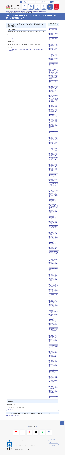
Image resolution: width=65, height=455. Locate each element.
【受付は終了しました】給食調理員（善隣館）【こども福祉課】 (53, 233)
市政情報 (11, 11)
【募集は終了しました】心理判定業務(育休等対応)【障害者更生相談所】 (53, 336)
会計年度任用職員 (29, 11)
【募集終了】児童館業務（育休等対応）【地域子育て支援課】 (53, 66)
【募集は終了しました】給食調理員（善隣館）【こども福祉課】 (53, 211)
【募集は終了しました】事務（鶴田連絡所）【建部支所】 (53, 294)
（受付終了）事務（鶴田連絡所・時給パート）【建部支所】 (53, 134)
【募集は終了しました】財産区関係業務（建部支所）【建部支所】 (53, 298)
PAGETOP (62, 423)
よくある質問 (53, 439)
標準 (21, 1)
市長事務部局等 (35, 11)
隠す (57, 24)
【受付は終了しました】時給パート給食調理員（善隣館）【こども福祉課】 (53, 226)
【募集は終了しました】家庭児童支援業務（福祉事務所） (53, 361)
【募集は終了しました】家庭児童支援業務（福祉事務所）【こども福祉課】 (53, 116)
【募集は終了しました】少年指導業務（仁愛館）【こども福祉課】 (53, 201)
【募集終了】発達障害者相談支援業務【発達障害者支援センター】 (53, 106)
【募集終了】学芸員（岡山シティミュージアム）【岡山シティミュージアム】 (53, 37)
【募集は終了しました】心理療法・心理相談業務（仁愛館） (53, 324)
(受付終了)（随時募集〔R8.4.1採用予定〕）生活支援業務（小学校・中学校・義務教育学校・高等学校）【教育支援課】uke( (54, 71)
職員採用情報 (23, 11)
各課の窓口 (11, 415)
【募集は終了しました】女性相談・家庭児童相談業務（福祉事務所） (53, 391)
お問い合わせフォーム (11, 409)
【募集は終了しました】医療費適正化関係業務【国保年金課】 (53, 263)
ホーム (8, 11)
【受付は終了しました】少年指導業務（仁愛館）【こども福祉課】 (53, 230)
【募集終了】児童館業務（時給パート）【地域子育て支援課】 (53, 188)
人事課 (15, 415)
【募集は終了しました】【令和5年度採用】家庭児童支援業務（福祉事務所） (53, 369)
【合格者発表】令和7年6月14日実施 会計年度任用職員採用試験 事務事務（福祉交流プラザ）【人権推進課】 (54, 206)
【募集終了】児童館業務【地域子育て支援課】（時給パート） (53, 52)
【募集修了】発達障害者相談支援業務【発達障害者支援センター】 (53, 83)
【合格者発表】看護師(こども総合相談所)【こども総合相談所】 (53, 30)
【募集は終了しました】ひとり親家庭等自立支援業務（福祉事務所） (53, 387)
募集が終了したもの (42, 11)
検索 (51, 1)
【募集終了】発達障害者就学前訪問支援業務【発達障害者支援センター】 (53, 110)
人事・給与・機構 (17, 11)
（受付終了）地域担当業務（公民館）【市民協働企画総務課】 (53, 55)
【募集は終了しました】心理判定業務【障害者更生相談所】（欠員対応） (53, 301)
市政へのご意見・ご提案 (53, 442)
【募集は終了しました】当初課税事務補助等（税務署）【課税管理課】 (53, 146)
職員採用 (18, 415)
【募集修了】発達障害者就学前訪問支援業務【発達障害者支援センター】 (53, 87)
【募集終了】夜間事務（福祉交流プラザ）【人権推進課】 (53, 45)
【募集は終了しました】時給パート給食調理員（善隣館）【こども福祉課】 (53, 290)
